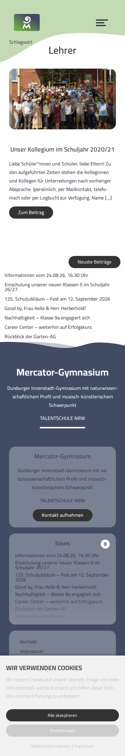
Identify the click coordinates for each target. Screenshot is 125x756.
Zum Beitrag (31, 212)
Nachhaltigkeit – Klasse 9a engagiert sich (47, 317)
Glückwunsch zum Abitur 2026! (47, 623)
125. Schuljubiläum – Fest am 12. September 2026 (57, 298)
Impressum (31, 651)
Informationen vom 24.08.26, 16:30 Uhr (46, 275)
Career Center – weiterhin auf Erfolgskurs (48, 327)
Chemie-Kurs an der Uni (40, 616)
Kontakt (28, 641)
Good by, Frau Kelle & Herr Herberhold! (45, 308)
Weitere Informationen (50, 746)
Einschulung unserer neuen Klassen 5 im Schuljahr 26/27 (57, 287)
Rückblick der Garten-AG (30, 336)
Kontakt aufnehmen (62, 514)
